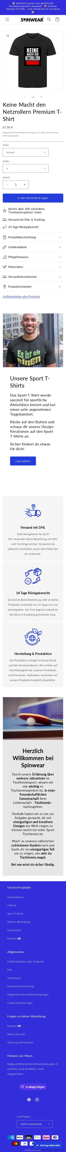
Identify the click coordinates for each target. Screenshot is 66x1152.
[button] (7, 19)
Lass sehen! (23, 461)
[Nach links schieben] (25, 97)
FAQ (9, 969)
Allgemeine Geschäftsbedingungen (28, 994)
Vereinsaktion (15, 897)
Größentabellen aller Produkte (21, 296)
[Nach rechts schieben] (41, 97)
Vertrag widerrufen (50, 1145)
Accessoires (14, 930)
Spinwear (36, 1150)
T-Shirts (11, 905)
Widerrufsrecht (16, 1034)
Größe (6, 161)
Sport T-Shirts (15, 913)
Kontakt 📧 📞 (16, 938)
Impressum (14, 978)
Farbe (6, 145)
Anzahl (6, 177)
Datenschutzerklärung (20, 986)
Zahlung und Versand (20, 1042)
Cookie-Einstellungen (20, 1003)
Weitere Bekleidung (18, 921)
